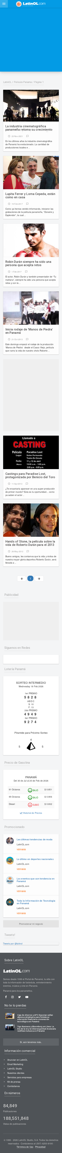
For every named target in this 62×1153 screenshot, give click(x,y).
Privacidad (40, 1146)
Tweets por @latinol (13, 943)
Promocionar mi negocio (31, 923)
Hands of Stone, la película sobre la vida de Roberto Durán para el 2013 (30, 543)
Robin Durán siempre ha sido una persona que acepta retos (28, 263)
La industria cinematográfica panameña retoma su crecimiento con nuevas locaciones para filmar (29, 128)
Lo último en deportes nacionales (35, 859)
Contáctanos (13, 1086)
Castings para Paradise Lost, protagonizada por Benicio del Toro (30, 475)
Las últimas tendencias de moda (35, 839)
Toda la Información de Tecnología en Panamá (36, 902)
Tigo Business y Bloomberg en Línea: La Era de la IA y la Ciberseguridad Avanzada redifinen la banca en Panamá (36, 1029)
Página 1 (39, 82)
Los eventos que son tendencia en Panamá (35, 880)
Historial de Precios (32, 812)
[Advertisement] (31, 39)
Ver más (21, 849)
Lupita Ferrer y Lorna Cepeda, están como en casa (30, 195)
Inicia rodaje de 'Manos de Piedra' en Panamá (29, 331)
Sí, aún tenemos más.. (31, 1042)
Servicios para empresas (19, 1077)
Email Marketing (15, 1064)
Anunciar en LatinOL (17, 1059)
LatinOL (7, 82)
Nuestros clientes (15, 1072)
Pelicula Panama (23, 82)
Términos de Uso (25, 1146)
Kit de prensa (13, 1081)
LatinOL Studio (14, 1068)
